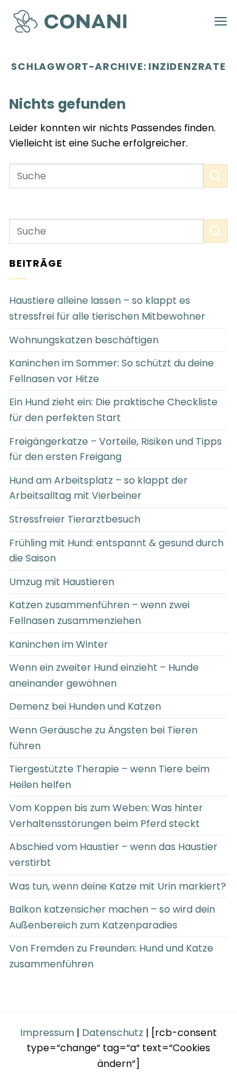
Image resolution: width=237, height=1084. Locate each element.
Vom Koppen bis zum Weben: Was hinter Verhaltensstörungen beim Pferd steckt (106, 816)
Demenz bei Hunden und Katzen (85, 706)
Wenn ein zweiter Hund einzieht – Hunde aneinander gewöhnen (104, 675)
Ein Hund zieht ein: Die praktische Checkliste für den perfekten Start (113, 410)
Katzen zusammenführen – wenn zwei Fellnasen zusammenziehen (99, 613)
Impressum (47, 1033)
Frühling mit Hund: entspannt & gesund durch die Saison (116, 551)
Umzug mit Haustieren (61, 582)
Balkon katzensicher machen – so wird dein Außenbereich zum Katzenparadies (112, 917)
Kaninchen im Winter (58, 644)
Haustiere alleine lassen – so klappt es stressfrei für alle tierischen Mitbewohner (107, 308)
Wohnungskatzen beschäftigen (84, 340)
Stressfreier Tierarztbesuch (74, 519)
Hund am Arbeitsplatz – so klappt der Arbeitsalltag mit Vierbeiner (98, 488)
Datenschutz (112, 1033)
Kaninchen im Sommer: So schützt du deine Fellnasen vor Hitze (111, 371)
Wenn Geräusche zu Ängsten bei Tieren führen (103, 738)
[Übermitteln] (216, 176)
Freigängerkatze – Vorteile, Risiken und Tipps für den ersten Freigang (115, 449)
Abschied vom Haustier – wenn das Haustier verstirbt (113, 855)
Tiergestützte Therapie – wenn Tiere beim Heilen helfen (109, 777)
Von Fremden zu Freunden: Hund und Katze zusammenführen (111, 956)
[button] (220, 21)
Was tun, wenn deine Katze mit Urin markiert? (117, 886)
